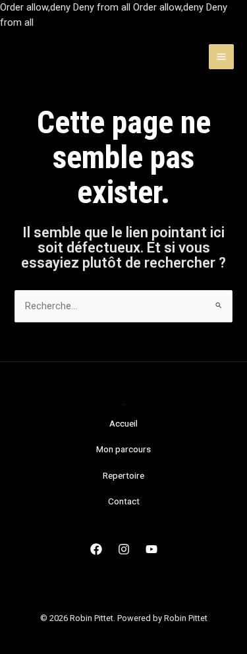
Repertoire (123, 475)
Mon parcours (123, 449)
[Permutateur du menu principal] (221, 56)
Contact (124, 501)
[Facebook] (96, 549)
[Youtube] (151, 549)
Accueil (123, 423)
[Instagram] (124, 549)
